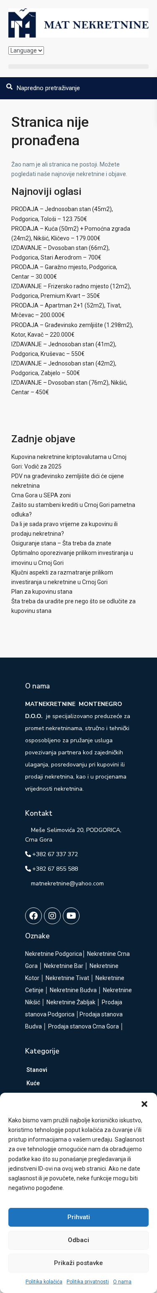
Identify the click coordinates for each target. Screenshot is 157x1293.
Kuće (33, 1083)
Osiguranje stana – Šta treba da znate (61, 543)
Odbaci (78, 1240)
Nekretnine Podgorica (53, 953)
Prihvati (78, 1217)
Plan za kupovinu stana (41, 591)
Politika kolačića (44, 1282)
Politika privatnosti (88, 1282)
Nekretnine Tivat (67, 978)
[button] (144, 1103)
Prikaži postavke (78, 1263)
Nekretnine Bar (63, 966)
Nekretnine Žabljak (70, 1002)
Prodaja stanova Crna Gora (83, 1026)
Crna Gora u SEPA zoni (41, 495)
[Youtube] (71, 915)
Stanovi (36, 1069)
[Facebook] (33, 915)
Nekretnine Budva (73, 990)
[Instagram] (52, 915)
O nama (122, 1282)
